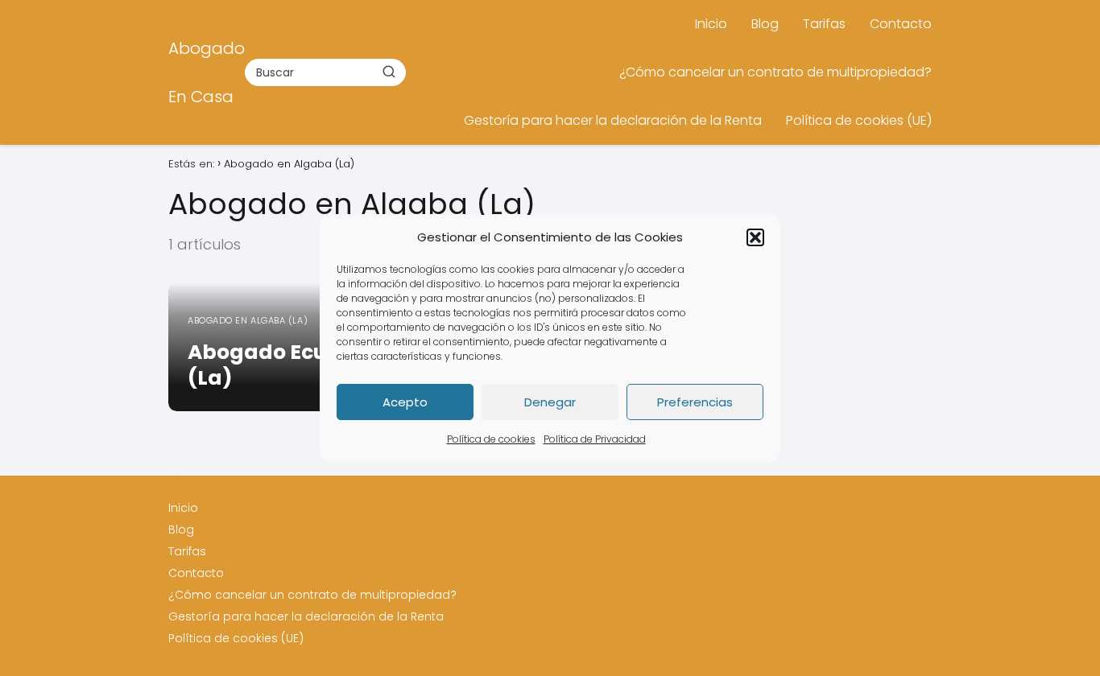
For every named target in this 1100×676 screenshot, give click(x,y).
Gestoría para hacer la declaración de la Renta (613, 120)
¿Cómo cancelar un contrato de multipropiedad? (775, 72)
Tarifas (824, 23)
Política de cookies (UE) (859, 120)
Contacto (901, 23)
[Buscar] (389, 71)
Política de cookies (491, 439)
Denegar (550, 402)
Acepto (405, 402)
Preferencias (695, 402)
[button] (755, 237)
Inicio (711, 23)
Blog (765, 23)
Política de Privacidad (595, 439)
